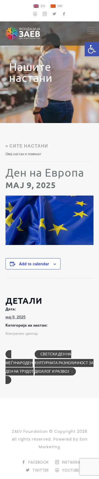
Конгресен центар (22, 333)
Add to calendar (34, 263)
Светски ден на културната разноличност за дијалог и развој (64, 363)
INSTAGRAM (72, 462)
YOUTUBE (70, 470)
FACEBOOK (38, 462)
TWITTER (40, 470)
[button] (92, 49)
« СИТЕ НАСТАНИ (27, 146)
